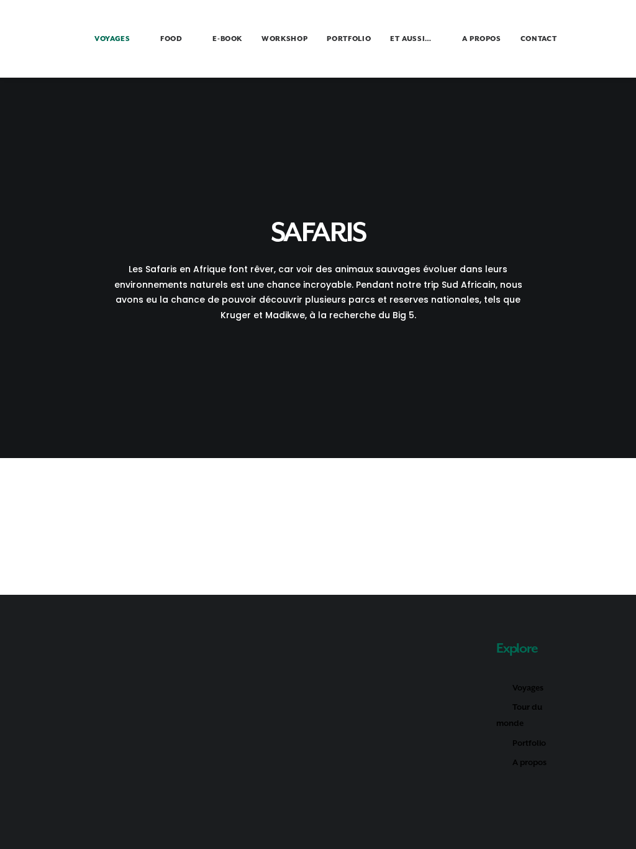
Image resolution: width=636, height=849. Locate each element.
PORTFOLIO (349, 39)
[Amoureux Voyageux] (41, 38)
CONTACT (538, 39)
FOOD (171, 39)
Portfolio (529, 743)
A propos (529, 762)
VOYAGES (112, 39)
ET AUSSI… (411, 39)
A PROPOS (481, 39)
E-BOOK (227, 39)
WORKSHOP (284, 39)
